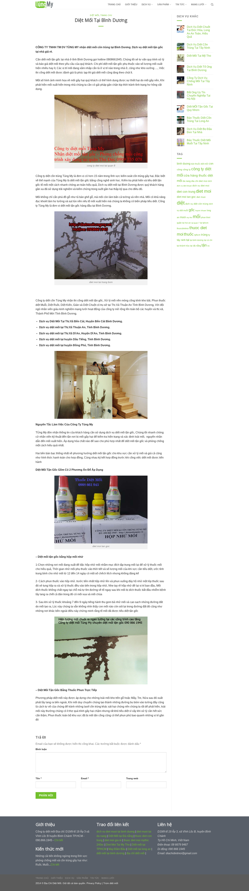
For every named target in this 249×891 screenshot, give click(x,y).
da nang (187, 181)
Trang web (132, 778)
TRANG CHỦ (114, 4)
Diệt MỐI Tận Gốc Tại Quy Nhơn (200, 108)
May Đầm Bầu (117, 849)
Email (85, 778)
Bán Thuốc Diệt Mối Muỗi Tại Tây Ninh (199, 142)
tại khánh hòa (183, 246)
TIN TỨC (179, 4)
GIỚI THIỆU (131, 4)
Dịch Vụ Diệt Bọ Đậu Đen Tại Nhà (199, 131)
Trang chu (106, 15)
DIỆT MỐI (94, 15)
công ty (187, 169)
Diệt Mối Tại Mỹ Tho (199, 55)
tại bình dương (196, 240)
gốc (192, 210)
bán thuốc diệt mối (199, 164)
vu (208, 246)
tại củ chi (208, 240)
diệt (181, 203)
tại (187, 240)
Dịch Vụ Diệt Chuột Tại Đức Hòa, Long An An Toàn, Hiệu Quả (198, 31)
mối (196, 216)
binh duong (183, 163)
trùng (204, 234)
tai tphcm (204, 223)
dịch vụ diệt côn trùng (196, 203)
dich (210, 181)
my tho (189, 217)
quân (179, 223)
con (211, 163)
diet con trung (186, 191)
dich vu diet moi (200, 185)
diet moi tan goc (186, 196)
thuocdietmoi (183, 228)
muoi (183, 217)
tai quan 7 (195, 223)
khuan (203, 210)
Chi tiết (58, 840)
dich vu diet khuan (184, 186)
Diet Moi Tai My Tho (118, 844)
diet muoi (200, 197)
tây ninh (181, 239)
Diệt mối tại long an (139, 849)
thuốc (189, 234)
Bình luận (41, 749)
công (179, 169)
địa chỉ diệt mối (136, 853)
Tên (39, 778)
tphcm (197, 235)
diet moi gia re (113, 840)
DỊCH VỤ (146, 4)
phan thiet (205, 217)
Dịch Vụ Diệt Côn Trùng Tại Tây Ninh (198, 46)
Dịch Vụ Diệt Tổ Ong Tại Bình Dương (199, 68)
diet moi (203, 191)
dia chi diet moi (199, 181)
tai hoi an (186, 223)
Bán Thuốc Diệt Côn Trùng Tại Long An (199, 119)
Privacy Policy (94, 883)
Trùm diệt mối (110, 883)
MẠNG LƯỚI (197, 4)
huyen (197, 210)
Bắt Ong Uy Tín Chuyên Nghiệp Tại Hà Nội (198, 95)
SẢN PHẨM (163, 4)
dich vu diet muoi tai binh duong (116, 831)
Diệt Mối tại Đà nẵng (120, 836)
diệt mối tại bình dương (110, 853)
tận (204, 245)
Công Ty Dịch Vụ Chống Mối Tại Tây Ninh (198, 81)
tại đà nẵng (195, 245)
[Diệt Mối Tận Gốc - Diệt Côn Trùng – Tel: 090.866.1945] (52, 4)
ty (209, 234)
